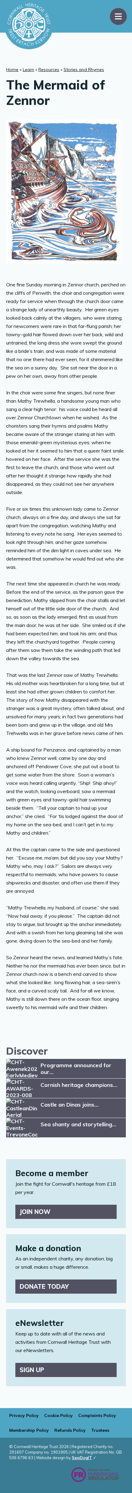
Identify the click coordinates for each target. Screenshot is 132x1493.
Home (12, 69)
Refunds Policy (70, 1430)
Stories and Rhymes (84, 69)
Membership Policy (29, 1430)
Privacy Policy (24, 1415)
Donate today (44, 1286)
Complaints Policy (97, 1415)
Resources (48, 69)
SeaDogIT (82, 1457)
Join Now (35, 1212)
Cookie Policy (58, 1415)
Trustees (100, 1430)
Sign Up (32, 1370)
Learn (28, 69)
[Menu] (118, 16)
